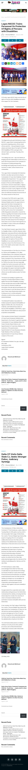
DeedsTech (9, 765)
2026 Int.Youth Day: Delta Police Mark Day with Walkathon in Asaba (13, 372)
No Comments (6, 36)
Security (3, 20)
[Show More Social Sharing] (25, 40)
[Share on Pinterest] (19, 40)
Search (3, 405)
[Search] (26, 2)
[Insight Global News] (14, 2)
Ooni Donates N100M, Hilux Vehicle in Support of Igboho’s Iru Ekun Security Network (12, 390)
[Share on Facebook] (5, 40)
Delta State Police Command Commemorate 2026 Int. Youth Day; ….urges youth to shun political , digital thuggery (14, 381)
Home (2, 17)
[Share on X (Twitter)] (12, 40)
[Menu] (2, 2)
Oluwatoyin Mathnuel (10, 34)
